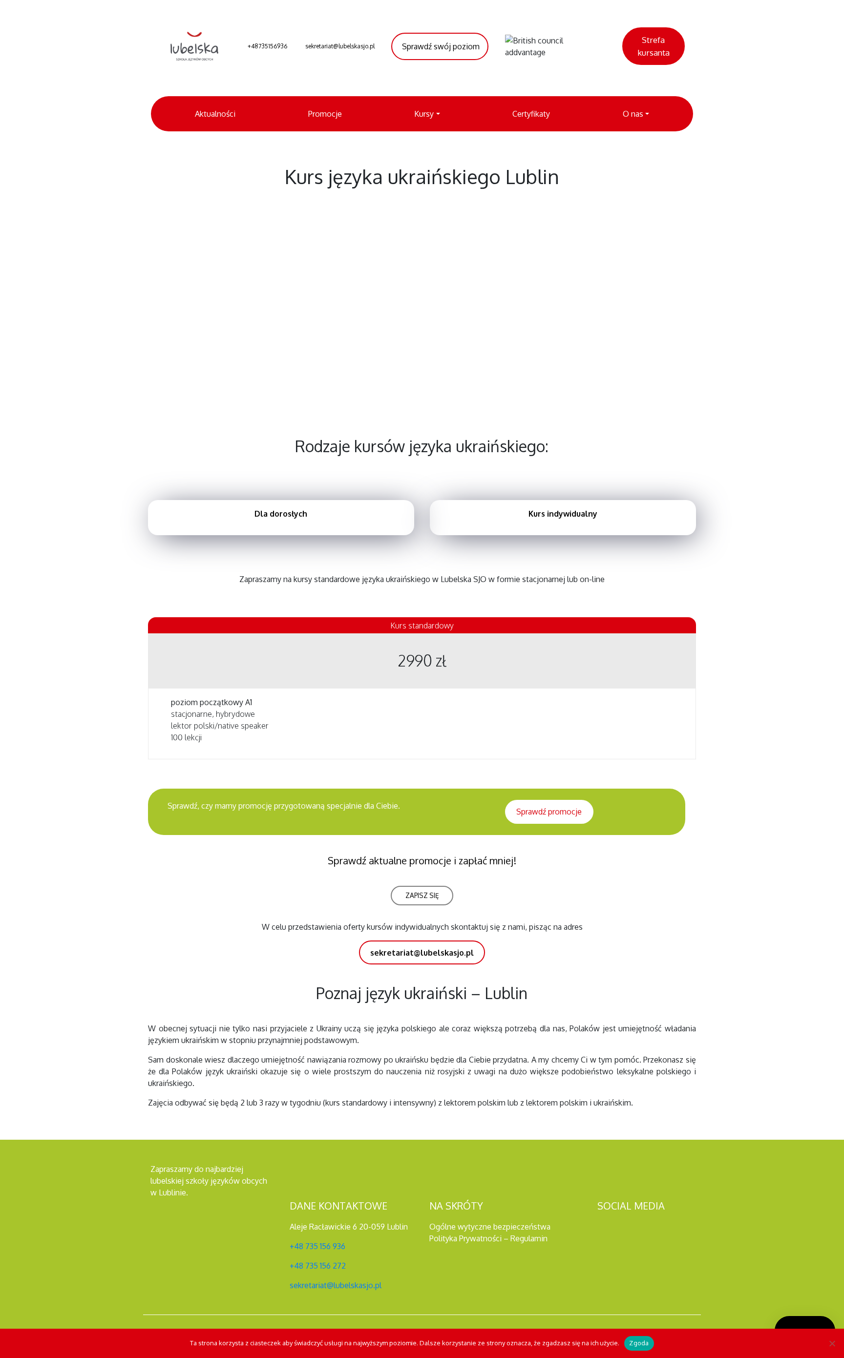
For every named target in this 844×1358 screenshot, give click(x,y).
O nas (633, 114)
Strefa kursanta (653, 46)
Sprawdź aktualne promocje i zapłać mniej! (422, 860)
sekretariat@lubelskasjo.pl (335, 1285)
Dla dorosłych (280, 514)
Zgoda (639, 1343)
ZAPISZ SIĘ (422, 895)
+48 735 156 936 (317, 1246)
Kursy (424, 114)
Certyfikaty (531, 114)
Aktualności (215, 114)
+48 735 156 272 (318, 1266)
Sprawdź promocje (549, 811)
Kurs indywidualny (562, 514)
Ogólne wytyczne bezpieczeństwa (489, 1227)
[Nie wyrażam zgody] (832, 1343)
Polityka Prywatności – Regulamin (488, 1238)
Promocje (325, 114)
